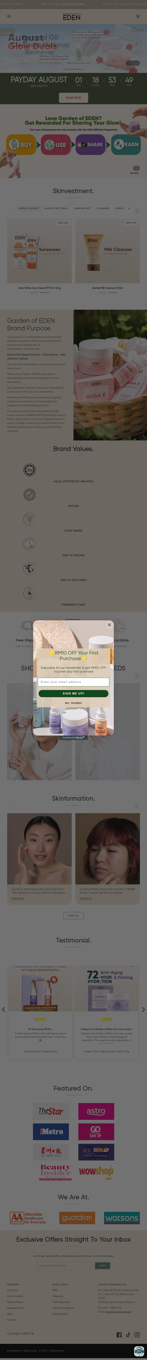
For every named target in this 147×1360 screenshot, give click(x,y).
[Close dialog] (109, 625)
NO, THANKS (73, 703)
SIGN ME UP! (73, 693)
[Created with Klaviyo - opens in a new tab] (73, 738)
